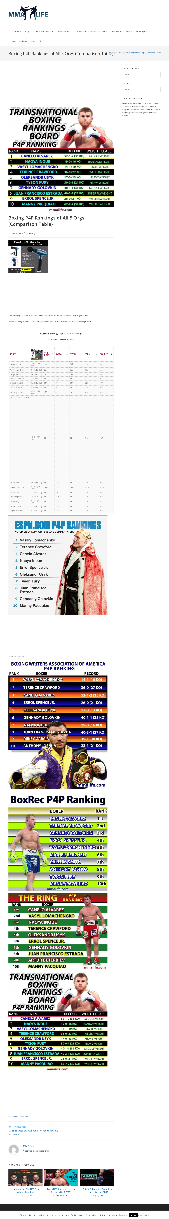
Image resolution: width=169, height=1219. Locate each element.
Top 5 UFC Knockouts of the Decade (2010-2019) (61, 1191)
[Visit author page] (13, 1149)
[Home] (104, 52)
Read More (143, 1215)
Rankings (31, 233)
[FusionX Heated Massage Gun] (28, 256)
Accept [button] (133, 1215)
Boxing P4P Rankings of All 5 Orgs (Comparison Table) (139, 52)
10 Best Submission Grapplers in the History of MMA (97, 1191)
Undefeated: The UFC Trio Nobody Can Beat (25, 1191)
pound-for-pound (20, 1116)
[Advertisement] (61, 87)
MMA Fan (16, 233)
